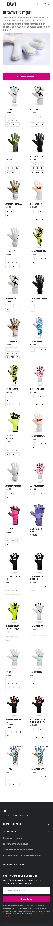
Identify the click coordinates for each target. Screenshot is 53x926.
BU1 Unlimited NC (37, 389)
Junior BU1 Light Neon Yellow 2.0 (12, 627)
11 (17, 125)
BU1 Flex (8, 109)
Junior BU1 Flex (36, 626)
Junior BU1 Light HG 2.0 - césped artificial (13, 722)
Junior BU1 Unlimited (39, 486)
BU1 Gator (9, 156)
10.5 (12, 125)
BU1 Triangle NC (11, 341)
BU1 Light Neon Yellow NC (11, 437)
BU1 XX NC (34, 109)
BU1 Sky (8, 672)
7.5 (11, 117)
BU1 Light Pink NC (12, 529)
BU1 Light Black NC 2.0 (13, 577)
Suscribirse (26, 899)
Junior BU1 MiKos (37, 769)
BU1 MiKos (9, 769)
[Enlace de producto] (14, 100)
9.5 (17, 121)
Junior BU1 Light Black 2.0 (37, 577)
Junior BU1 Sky (36, 672)
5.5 (16, 211)
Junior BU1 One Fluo (38, 251)
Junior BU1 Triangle (13, 204)
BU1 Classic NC (11, 251)
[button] (4, 4)
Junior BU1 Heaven (37, 436)
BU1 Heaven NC (36, 204)
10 (7, 125)
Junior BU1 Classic (13, 486)
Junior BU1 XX (10, 298)
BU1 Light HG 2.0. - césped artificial (37, 720)
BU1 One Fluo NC (11, 389)
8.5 (8, 121)
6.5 (8, 215)
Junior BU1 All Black (38, 298)
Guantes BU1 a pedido (36, 530)
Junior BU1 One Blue (38, 341)
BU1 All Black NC (37, 156)
